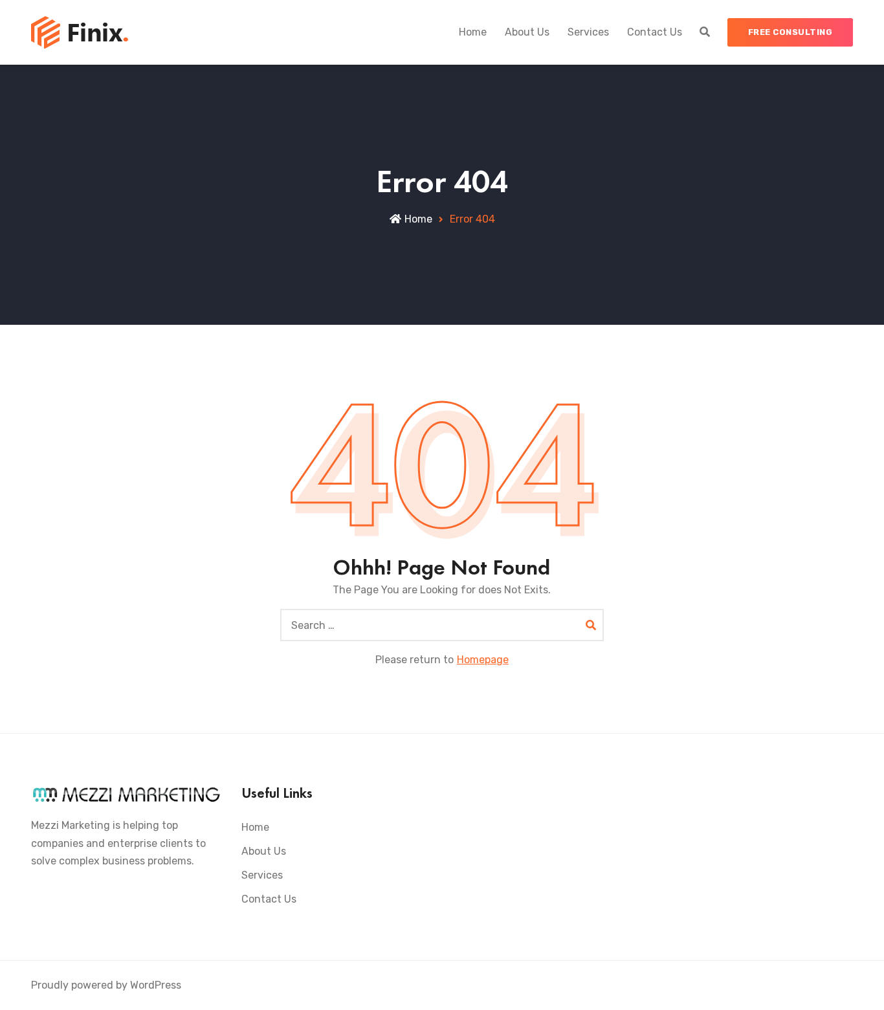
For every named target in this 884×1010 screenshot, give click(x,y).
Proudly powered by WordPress (106, 985)
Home (473, 32)
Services (588, 32)
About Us (527, 32)
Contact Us (654, 32)
